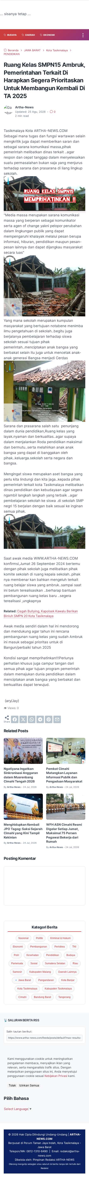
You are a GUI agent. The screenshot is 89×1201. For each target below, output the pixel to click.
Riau (75, 963)
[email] (57, 719)
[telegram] (40, 719)
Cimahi (22, 997)
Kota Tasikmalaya (27, 988)
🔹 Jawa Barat (22, 980)
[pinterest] (48, 719)
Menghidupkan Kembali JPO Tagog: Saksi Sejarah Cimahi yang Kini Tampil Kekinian (23, 831)
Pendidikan (52, 955)
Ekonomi (18, 946)
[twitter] (23, 719)
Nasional (23, 938)
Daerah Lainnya (67, 971)
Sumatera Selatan (55, 963)
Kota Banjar (68, 980)
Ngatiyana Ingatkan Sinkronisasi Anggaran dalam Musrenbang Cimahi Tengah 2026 (21, 775)
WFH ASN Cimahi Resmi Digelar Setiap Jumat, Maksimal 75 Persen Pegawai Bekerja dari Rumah (64, 833)
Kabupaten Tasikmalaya (58, 988)
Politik (39, 938)
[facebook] (14, 719)
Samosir (17, 971)
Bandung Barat (42, 997)
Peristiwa (59, 946)
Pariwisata (17, 963)
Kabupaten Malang (40, 971)
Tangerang (64, 997)
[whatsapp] (31, 719)
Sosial (33, 963)
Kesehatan (32, 955)
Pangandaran (46, 980)
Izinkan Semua (29, 1085)
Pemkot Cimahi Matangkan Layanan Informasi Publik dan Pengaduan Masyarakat (64, 775)
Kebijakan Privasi (55, 1076)
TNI (74, 946)
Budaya (70, 955)
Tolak (12, 1085)
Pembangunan (38, 946)
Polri (16, 955)
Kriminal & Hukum (60, 938)
